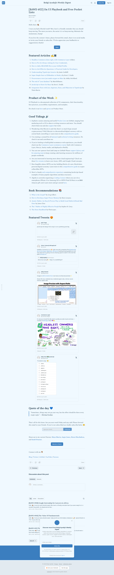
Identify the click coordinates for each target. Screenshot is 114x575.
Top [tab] (30, 498)
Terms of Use (64, 549)
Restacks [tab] (39, 479)
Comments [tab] (32, 479)
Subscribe (101, 3)
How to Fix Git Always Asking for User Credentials (49, 63)
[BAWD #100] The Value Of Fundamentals (44, 516)
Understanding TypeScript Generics (44, 72)
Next (80, 468)
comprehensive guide (71, 134)
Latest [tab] (34, 498)
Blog (30, 457)
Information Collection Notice (56, 551)
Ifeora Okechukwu (77, 437)
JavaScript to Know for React (41, 84)
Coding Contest (59, 178)
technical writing (67, 137)
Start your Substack (53, 568)
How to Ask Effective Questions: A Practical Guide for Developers (54, 69)
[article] (57, 507)
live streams (40, 161)
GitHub (42, 457)
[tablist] (35, 479)
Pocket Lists (61, 121)
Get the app (64, 568)
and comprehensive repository (52, 172)
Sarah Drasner (37, 439)
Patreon (56, 457)
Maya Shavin (56, 437)
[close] (72, 521)
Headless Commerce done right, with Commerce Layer (51, 60)
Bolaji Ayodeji (32, 15)
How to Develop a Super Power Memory (45, 198)
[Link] (26, 55)
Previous (34, 468)
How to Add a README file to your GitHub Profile (49, 66)
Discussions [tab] (41, 498)
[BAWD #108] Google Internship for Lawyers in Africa (48, 503)
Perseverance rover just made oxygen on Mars (47, 78)
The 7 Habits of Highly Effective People (45, 206)
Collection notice (67, 564)
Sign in (109, 3)
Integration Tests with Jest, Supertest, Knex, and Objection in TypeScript (57, 88)
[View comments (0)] (35, 20)
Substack (49, 571)
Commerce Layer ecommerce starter (54, 145)
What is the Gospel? (39, 195)
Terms (60, 564)
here (41, 109)
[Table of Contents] (2, 287)
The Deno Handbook (39, 210)
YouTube (49, 457)
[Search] (91, 2)
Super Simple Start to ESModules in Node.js (47, 75)
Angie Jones (66, 437)
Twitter (35, 457)
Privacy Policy (69, 551)
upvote (48, 109)
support (51, 126)
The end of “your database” (41, 81)
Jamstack (54, 137)
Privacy (56, 564)
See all (32, 541)
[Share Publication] (94, 2)
